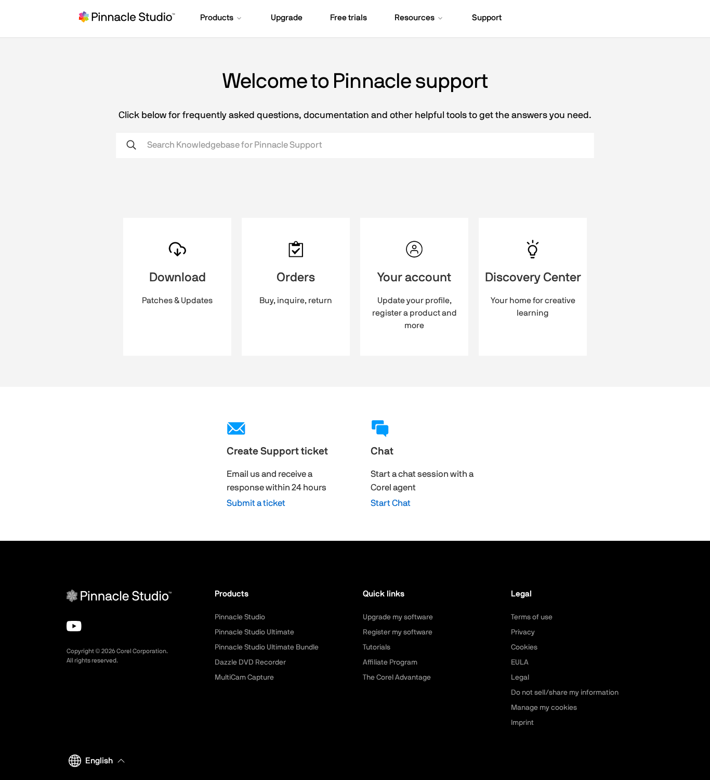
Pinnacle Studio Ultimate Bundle (267, 647)
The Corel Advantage (397, 677)
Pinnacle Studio (240, 617)
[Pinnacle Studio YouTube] (74, 626)
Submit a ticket (256, 503)
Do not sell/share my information (565, 692)
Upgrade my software (398, 617)
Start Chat (391, 503)
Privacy (523, 632)
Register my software (397, 632)
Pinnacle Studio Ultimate (254, 632)
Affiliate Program (390, 662)
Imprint (522, 722)
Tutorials (376, 647)
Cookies (524, 647)
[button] (221, 18)
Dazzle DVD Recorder (250, 662)
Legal (520, 677)
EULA (520, 662)
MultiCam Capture (244, 677)
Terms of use (532, 617)
